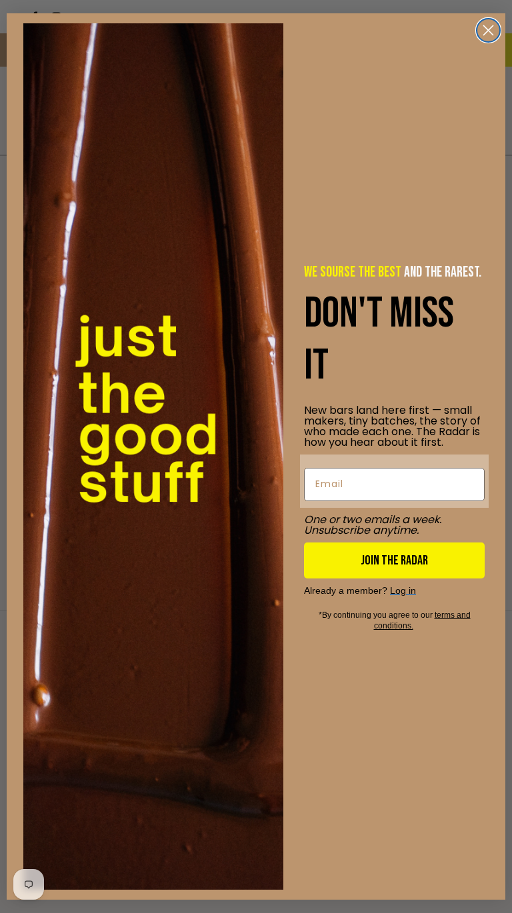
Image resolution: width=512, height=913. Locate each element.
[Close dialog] (488, 30)
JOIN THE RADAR (394, 560)
